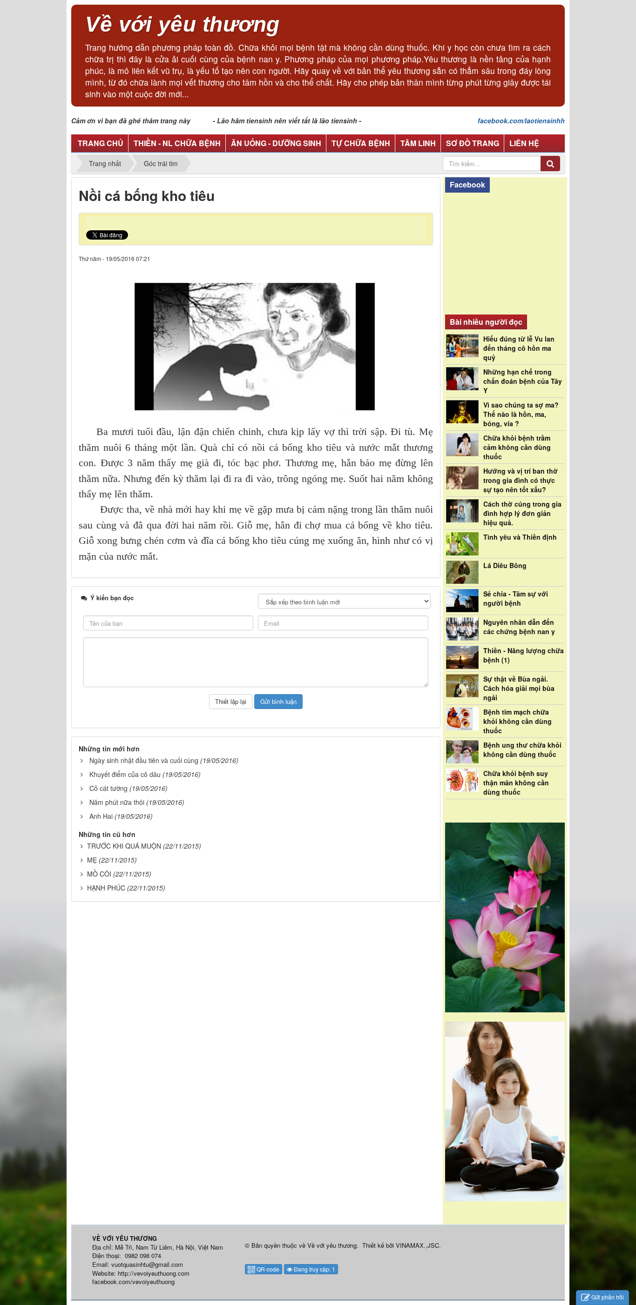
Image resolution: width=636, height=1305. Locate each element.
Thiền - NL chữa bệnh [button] (177, 143)
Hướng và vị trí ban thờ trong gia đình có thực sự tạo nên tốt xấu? (520, 480)
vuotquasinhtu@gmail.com (147, 1264)
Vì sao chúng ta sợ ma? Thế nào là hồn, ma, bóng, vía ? (521, 414)
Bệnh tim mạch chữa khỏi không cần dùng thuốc (517, 721)
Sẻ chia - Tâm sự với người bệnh (515, 598)
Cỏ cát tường (108, 788)
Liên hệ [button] (524, 143)
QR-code (267, 1269)
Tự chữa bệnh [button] (361, 143)
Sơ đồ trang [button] (472, 143)
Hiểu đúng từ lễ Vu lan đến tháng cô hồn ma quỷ (519, 348)
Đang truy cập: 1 (313, 1269)
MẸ (92, 859)
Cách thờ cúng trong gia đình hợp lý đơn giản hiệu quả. (522, 513)
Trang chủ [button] (100, 143)
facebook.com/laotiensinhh (521, 120)
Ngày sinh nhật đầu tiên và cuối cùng (143, 760)
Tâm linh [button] (418, 143)
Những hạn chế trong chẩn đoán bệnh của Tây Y (522, 381)
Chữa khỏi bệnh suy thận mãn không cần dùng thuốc (516, 782)
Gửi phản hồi (607, 1297)
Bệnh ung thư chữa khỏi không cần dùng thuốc (522, 749)
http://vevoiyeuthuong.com (153, 1273)
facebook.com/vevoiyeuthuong (133, 1281)
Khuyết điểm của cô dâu (125, 774)
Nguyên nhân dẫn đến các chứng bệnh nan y (519, 626)
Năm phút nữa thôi (116, 802)
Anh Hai (101, 816)
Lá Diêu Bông (505, 565)
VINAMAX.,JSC (417, 1245)
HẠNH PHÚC (106, 887)
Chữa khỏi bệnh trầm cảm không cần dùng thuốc (517, 447)
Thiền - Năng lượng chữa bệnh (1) (523, 655)
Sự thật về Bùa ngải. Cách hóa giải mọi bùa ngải (519, 688)
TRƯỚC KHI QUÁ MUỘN (124, 845)
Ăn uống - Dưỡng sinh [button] (276, 143)
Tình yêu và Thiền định (520, 537)
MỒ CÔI (99, 873)
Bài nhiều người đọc (486, 321)
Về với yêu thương (332, 1245)
